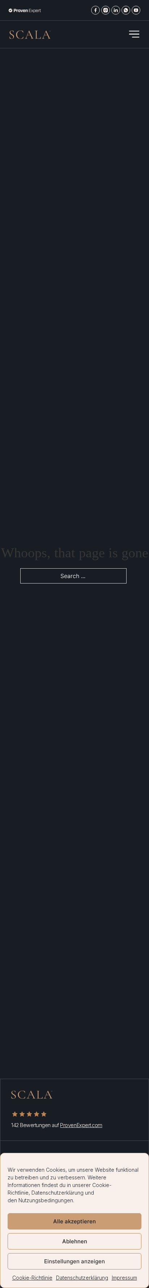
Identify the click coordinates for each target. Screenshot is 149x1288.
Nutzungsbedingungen (45, 1200)
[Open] (134, 34)
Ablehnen (74, 1241)
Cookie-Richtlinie (32, 1278)
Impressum (124, 1278)
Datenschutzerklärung (57, 1193)
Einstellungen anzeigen (74, 1261)
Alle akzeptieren (74, 1221)
